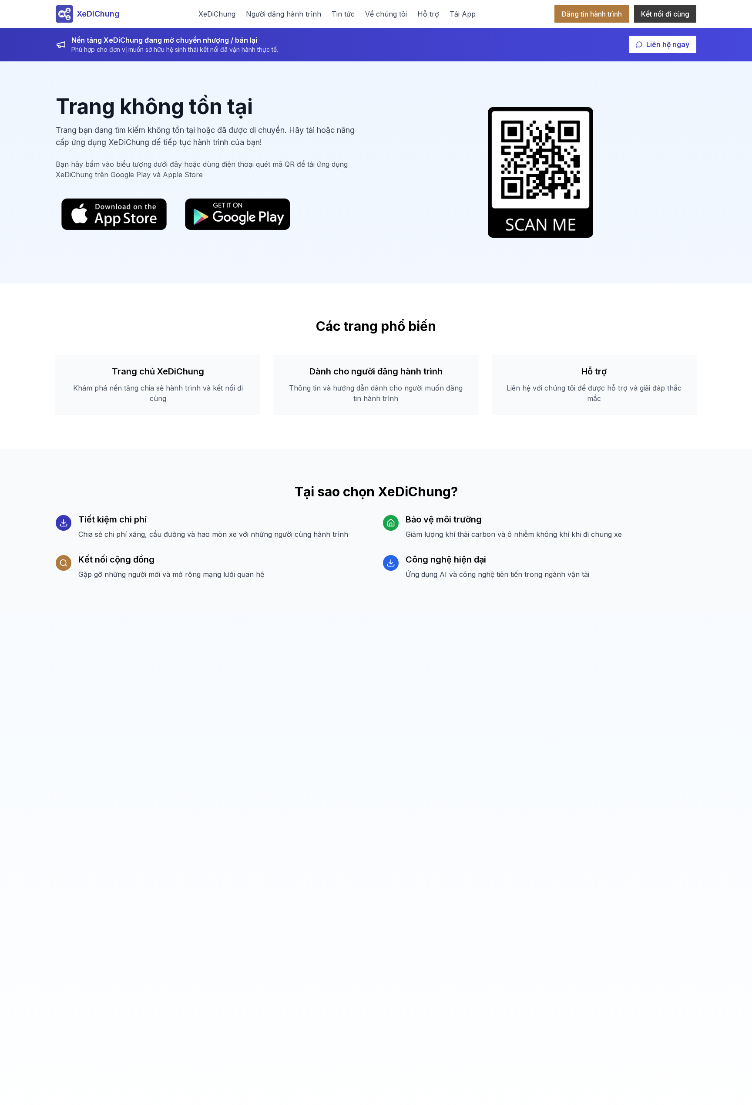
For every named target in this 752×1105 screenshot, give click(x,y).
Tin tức (343, 14)
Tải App (463, 14)
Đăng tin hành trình (591, 14)
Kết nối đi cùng (665, 14)
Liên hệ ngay (667, 44)
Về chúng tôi (386, 14)
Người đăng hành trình (283, 14)
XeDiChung (216, 14)
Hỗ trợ (428, 14)
